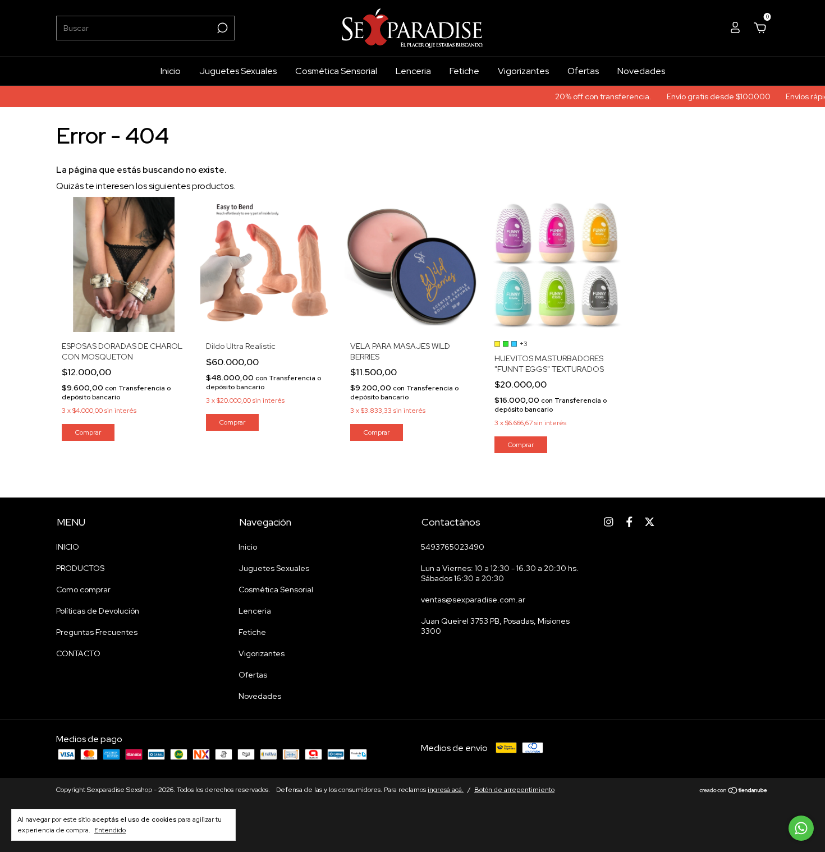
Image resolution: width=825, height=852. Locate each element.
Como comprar (83, 589)
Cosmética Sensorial (336, 71)
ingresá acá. (446, 789)
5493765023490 (452, 547)
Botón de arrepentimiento (514, 789)
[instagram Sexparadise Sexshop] (608, 522)
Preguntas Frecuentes (97, 632)
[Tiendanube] (734, 791)
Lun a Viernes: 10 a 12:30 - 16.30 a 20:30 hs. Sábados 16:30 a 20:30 (500, 573)
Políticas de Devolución (97, 611)
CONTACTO (78, 653)
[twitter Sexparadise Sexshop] (649, 522)
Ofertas (583, 71)
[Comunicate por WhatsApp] (801, 828)
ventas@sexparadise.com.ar (473, 600)
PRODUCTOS (80, 568)
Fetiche (464, 71)
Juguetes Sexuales (238, 71)
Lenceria (413, 71)
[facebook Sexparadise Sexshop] (629, 522)
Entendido (110, 830)
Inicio (171, 71)
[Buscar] (221, 28)
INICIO (67, 547)
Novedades (641, 71)
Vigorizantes (523, 71)
